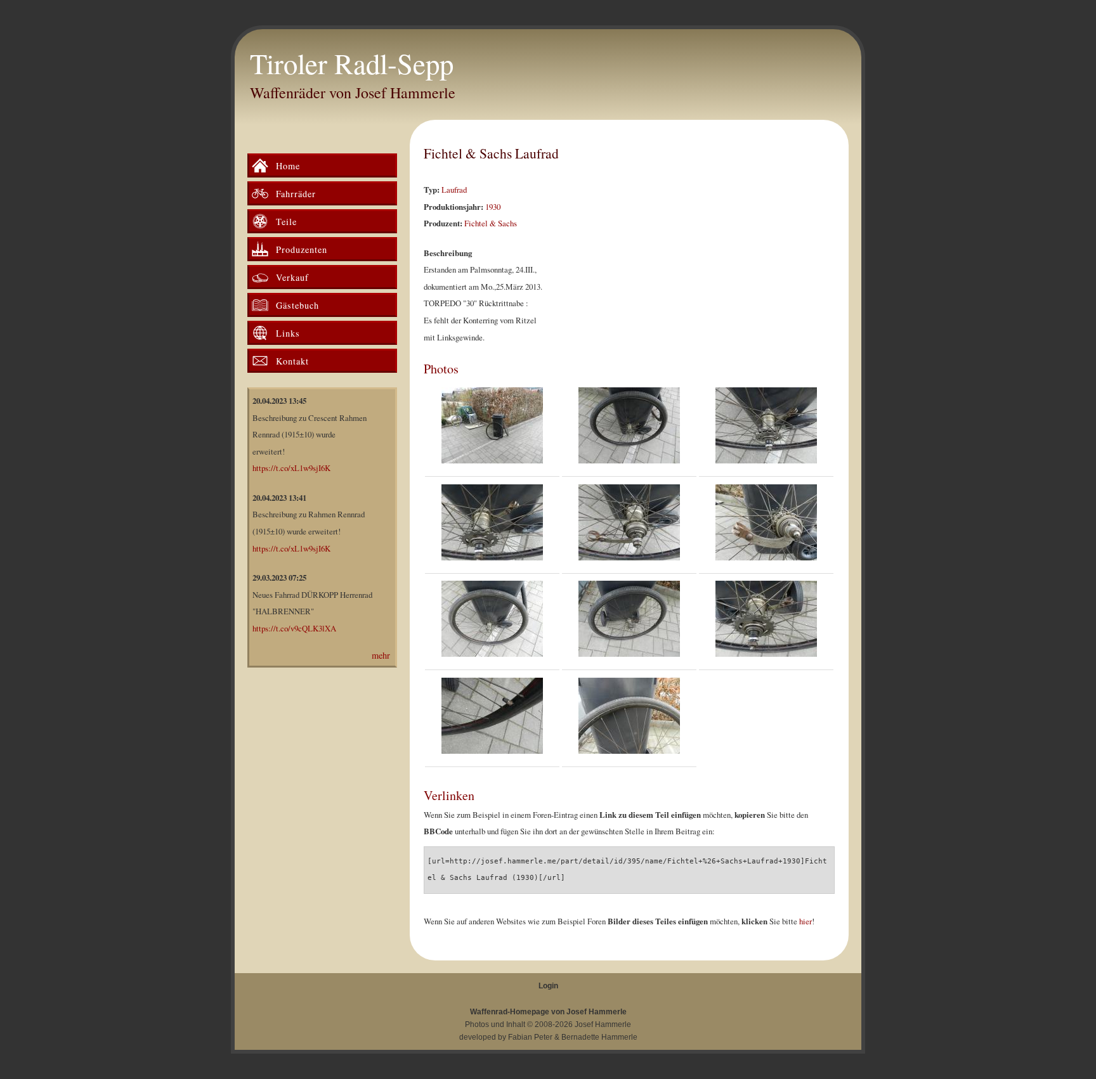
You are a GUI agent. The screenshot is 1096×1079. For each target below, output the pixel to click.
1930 (492, 206)
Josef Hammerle (603, 1024)
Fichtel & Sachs (490, 223)
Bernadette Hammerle (599, 1037)
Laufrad (454, 189)
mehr (381, 655)
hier (805, 921)
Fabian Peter (530, 1037)
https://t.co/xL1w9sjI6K (291, 468)
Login (548, 985)
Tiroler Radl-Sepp (351, 63)
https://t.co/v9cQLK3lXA (294, 628)
